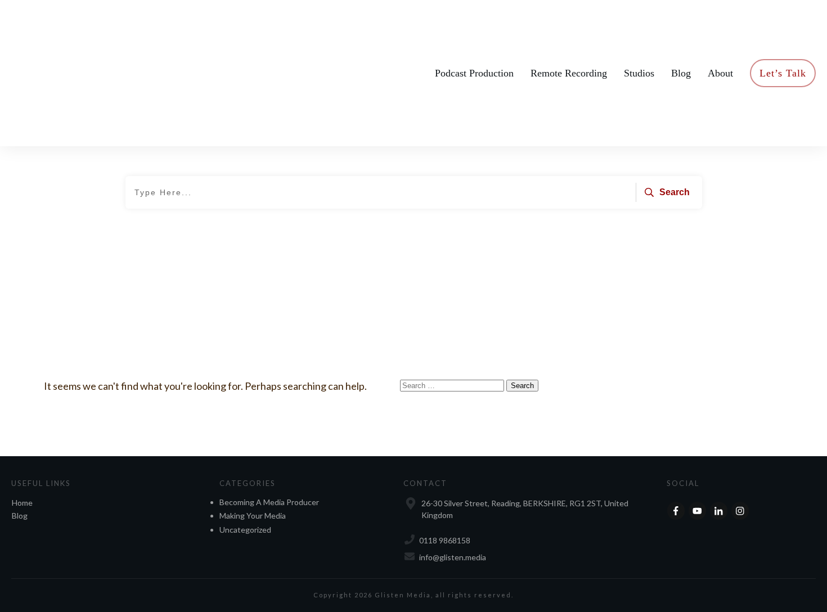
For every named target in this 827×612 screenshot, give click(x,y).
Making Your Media (252, 515)
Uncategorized (245, 529)
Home (22, 502)
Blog (20, 515)
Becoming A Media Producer (269, 502)
